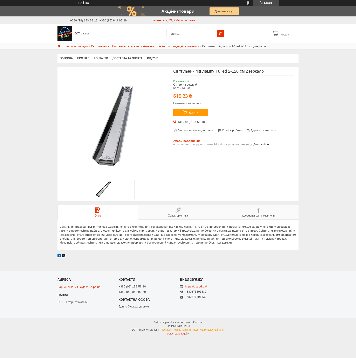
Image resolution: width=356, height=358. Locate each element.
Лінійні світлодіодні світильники (178, 46)
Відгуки (152, 58)
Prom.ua (198, 322)
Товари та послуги (75, 46)
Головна (66, 58)
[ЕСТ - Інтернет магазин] (64, 33)
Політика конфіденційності (209, 329)
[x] (63, 256)
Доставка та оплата (127, 58)
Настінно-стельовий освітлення (133, 46)
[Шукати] (220, 33)
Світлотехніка (100, 46)
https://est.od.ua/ (196, 286)
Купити (193, 112)
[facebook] (59, 256)
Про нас (83, 58)
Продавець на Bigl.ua (178, 326)
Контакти (101, 58)
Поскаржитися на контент (176, 329)
